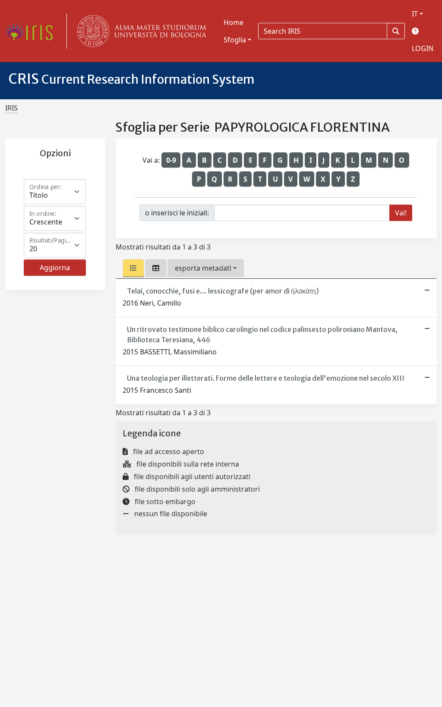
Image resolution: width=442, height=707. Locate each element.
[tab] (133, 268)
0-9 (171, 160)
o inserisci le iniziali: (177, 213)
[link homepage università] (139, 31)
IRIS (11, 108)
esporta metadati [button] (203, 268)
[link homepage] (32, 31)
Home (233, 22)
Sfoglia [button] (235, 39)
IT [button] (415, 14)
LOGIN (422, 48)
